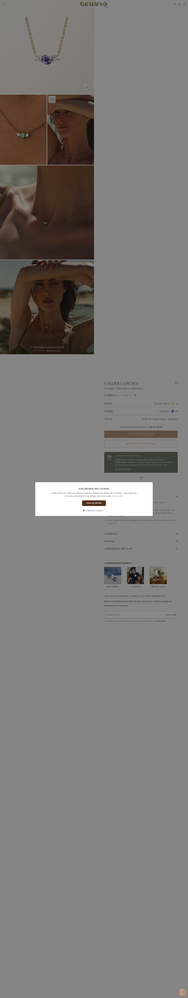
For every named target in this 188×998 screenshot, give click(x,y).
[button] (94, 510)
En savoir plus (118, 496)
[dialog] (94, 499)
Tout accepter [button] (94, 503)
